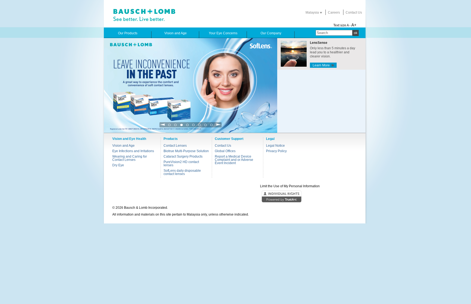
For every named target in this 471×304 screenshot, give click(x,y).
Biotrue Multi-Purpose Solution (186, 151)
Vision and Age (123, 146)
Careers (334, 12)
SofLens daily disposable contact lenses (182, 172)
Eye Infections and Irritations (133, 151)
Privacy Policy (276, 151)
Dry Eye (118, 165)
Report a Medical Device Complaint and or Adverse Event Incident (234, 160)
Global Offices (225, 151)
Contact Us (354, 12)
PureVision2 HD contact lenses (181, 163)
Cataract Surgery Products (183, 156)
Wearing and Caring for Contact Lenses (129, 158)
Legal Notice (275, 146)
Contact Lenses (175, 146)
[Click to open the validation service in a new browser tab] (234, 197)
